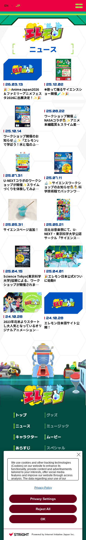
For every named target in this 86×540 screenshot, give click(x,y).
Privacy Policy (43, 487)
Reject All (43, 509)
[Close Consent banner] (78, 454)
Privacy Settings (43, 499)
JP (18, 5)
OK (43, 519)
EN (6, 5)
